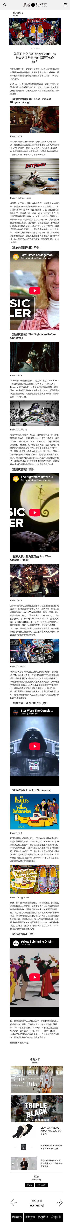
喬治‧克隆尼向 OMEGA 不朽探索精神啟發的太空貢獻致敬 (51, 1163)
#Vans (29, 1185)
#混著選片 (42, 1185)
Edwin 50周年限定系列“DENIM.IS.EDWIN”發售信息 (51, 1131)
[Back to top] (64, 1209)
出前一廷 (24, 1043)
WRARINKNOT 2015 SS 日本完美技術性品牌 (51, 1147)
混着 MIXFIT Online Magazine (35, 5)
